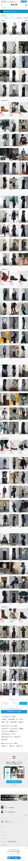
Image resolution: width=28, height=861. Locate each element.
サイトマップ (3, 832)
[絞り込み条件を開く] (2, 18)
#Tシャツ (13, 734)
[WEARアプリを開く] (26, 4)
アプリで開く (23, 1)
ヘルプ (2, 829)
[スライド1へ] (13, 801)
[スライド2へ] (14, 801)
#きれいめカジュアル (6, 734)
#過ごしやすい (4, 739)
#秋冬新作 (21, 728)
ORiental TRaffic (11, 719)
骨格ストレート (5, 745)
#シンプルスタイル (13, 728)
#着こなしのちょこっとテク (7, 736)
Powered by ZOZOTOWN (23, 117)
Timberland (20, 722)
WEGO (3, 722)
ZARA (21, 719)
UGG (7, 722)
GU (17, 719)
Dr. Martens (4, 719)
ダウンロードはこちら (14, 781)
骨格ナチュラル (19, 745)
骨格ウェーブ (12, 745)
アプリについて (14, 784)
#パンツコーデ (4, 731)
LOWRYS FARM (13, 722)
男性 (11, 14)
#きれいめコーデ (17, 736)
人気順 (25, 20)
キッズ (24, 14)
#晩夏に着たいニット (13, 731)
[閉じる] (26, 848)
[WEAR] (14, 4)
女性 (18, 14)
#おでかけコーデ (5, 728)
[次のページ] (23, 703)
